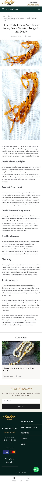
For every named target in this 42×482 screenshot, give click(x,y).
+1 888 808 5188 (32, 2)
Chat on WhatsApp (36, 469)
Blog (9, 16)
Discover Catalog (12, 9)
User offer (9, 462)
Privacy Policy (9, 459)
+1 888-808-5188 (9, 428)
